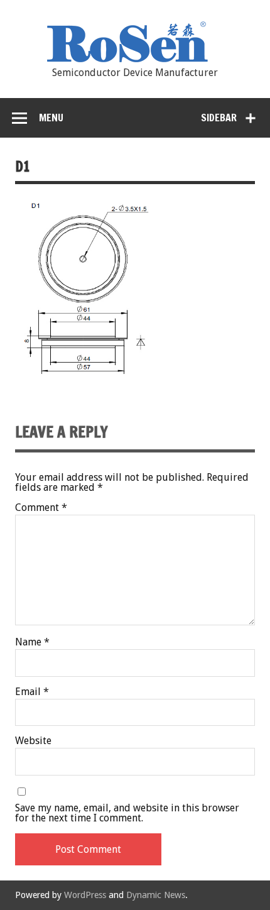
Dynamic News (155, 895)
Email (32, 692)
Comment (41, 508)
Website (33, 741)
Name (32, 642)
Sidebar (219, 117)
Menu (51, 117)
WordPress (85, 895)
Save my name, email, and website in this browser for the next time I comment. (127, 813)
